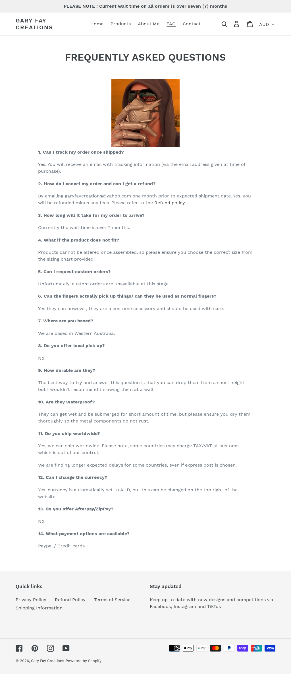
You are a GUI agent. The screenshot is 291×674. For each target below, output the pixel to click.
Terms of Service (112, 599)
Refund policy (169, 202)
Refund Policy (70, 599)
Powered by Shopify (83, 661)
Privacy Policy (31, 599)
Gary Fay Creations (34, 24)
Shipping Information (39, 608)
